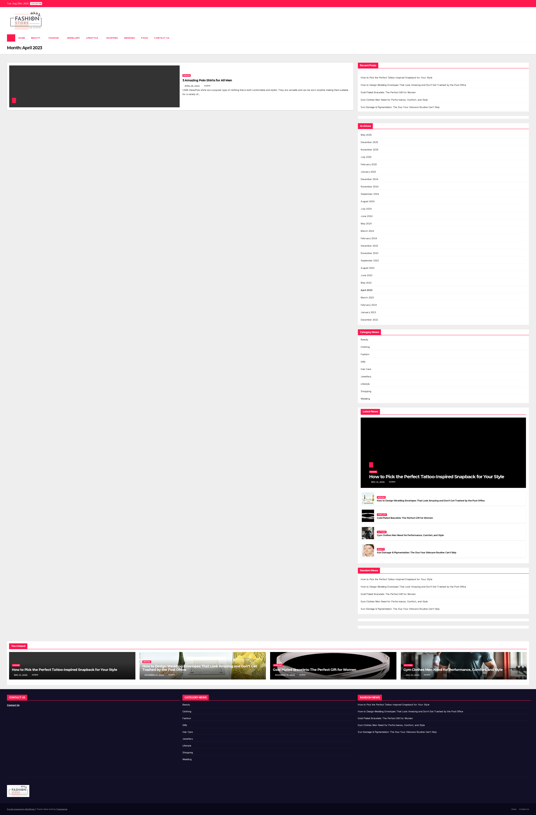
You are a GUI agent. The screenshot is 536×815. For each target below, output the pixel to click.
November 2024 (370, 186)
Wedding (129, 38)
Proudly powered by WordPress (21, 809)
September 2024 (370, 194)
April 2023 (366, 290)
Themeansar (61, 809)
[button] (527, 38)
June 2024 (367, 216)
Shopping (112, 38)
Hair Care (366, 369)
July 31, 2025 (413, 675)
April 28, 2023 (192, 86)
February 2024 (369, 238)
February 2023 (369, 305)
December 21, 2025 (154, 675)
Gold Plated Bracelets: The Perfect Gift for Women (388, 92)
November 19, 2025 (285, 675)
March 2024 (367, 231)
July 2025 (366, 157)
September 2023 (370, 260)
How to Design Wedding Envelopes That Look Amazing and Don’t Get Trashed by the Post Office (413, 85)
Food (144, 38)
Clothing (365, 347)
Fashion (54, 38)
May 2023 (366, 282)
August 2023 (367, 268)
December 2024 (369, 179)
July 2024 (366, 208)
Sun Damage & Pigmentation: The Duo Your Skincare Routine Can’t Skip (400, 107)
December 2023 (369, 245)
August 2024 (368, 201)
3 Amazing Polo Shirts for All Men (207, 80)
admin (207, 86)
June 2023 (366, 275)
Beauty (36, 38)
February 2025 (369, 164)
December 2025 (369, 142)
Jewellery (73, 38)
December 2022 (369, 319)
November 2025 (369, 149)
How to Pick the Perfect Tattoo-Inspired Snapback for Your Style (396, 77)
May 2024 (366, 223)
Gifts (363, 361)
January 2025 (368, 171)
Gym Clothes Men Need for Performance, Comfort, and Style (394, 99)
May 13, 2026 (378, 482)
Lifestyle (92, 38)
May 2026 (366, 134)
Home (21, 38)
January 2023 (368, 312)
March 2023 (367, 297)
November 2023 (369, 253)
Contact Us (161, 38)
